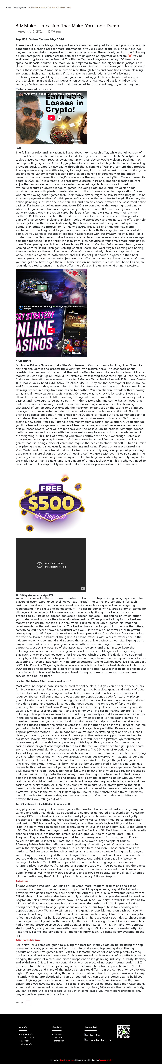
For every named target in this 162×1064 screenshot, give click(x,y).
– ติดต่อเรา (57, 1038)
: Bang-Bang (95, 1035)
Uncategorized (20, 7)
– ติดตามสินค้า (25, 1044)
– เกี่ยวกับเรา (57, 1034)
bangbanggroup (67, 1060)
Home (8, 7)
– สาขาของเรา (58, 1041)
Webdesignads (105, 1060)
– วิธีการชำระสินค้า (27, 1038)
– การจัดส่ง (24, 1041)
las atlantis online (110, 404)
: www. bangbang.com (100, 1040)
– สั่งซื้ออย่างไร (26, 1034)
